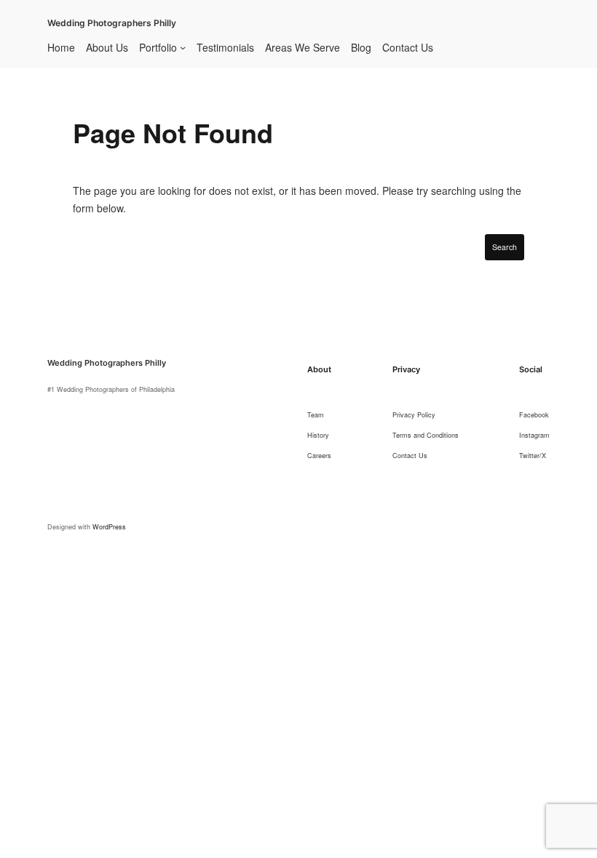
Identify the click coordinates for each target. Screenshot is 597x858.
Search (504, 246)
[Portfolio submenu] (183, 47)
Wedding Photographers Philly (111, 22)
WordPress (109, 527)
